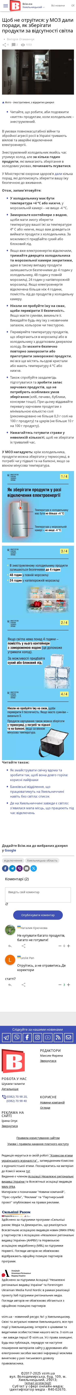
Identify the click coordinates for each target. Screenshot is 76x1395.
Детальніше (10, 1089)
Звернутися (10, 1126)
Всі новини (58, 5)
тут (28, 1171)
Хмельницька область (42, 860)
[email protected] (38, 1383)
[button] (5, 5)
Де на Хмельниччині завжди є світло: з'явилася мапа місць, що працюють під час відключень (42, 808)
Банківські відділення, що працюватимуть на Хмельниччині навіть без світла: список (37, 791)
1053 (26, 45)
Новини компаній (52, 1102)
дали (58, 174)
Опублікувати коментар (38, 915)
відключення (13, 860)
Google (10, 850)
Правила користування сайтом (38, 1138)
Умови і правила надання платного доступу (38, 1144)
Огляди (45, 1108)
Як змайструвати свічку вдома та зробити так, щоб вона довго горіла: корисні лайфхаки (39, 775)
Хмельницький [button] (32, 7)
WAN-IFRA (8, 1187)
